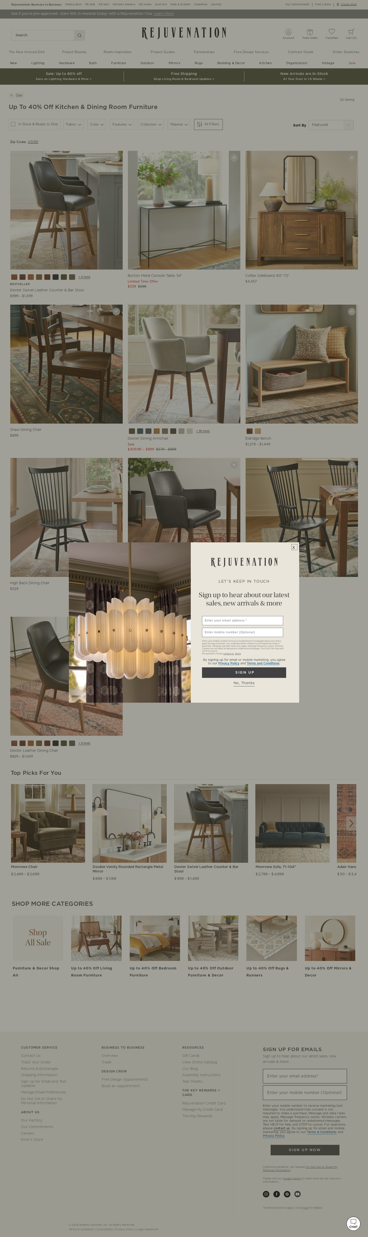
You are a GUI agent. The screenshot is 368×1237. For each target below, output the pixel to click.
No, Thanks (244, 683)
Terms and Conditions (263, 663)
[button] (353, 1224)
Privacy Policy (228, 663)
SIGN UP (244, 672)
